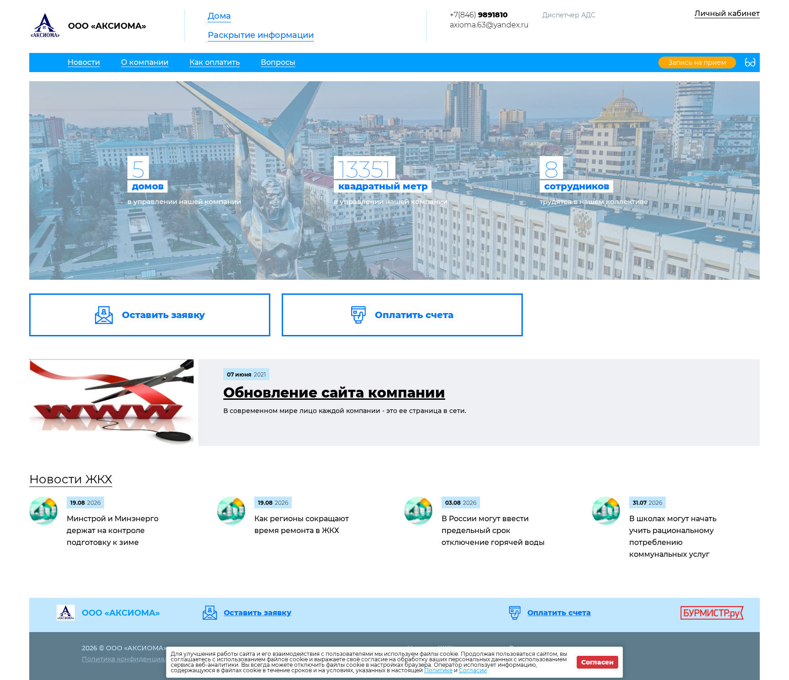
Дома (219, 16)
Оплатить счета (559, 613)
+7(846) (479, 14)
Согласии (473, 670)
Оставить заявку (257, 613)
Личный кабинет (727, 13)
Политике (438, 670)
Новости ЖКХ (70, 479)
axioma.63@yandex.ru (489, 25)
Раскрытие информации (261, 35)
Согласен (597, 662)
